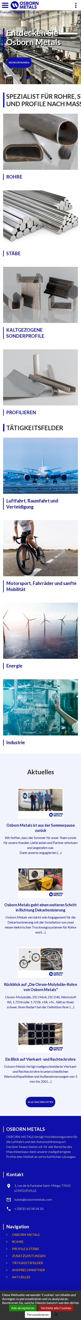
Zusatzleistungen (28, 1256)
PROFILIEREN (21, 412)
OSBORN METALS (26, 1234)
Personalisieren (38, 1314)
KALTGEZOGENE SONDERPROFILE (25, 333)
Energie (14, 666)
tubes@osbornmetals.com (33, 1199)
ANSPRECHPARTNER (28, 1270)
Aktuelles (21, 1277)
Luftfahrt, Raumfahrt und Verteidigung (32, 504)
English (19, 12)
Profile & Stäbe (25, 1249)
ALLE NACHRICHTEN (40, 1102)
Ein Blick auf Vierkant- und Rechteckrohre (40, 1059)
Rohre (17, 1242)
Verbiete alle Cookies (56, 1308)
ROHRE (14, 177)
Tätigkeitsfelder (27, 1263)
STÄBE (13, 253)
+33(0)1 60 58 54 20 (28, 1208)
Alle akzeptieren (22, 1308)
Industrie (15, 742)
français (6, 12)
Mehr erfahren (19, 57)
